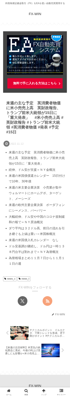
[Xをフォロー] (22, 301)
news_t (25, 278)
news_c (11, 278)
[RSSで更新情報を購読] (47, 301)
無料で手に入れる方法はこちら (35, 83)
